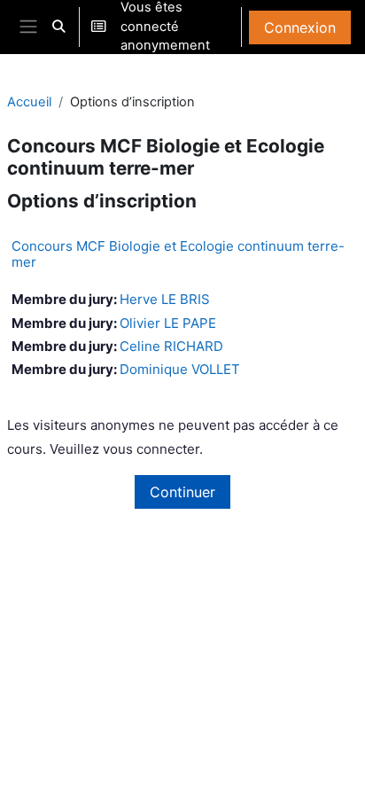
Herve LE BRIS (165, 299)
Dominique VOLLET (180, 369)
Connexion (300, 27)
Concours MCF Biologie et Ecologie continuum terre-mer (178, 254)
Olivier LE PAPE (168, 323)
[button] (58, 27)
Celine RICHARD (171, 346)
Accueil (29, 102)
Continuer (182, 492)
